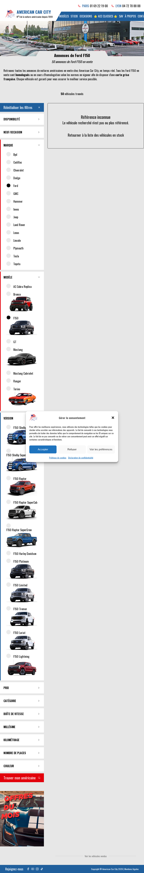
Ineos (16, 209)
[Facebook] (28, 869)
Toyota (16, 264)
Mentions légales (132, 869)
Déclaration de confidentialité (80, 457)
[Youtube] (32, 869)
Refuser (72, 449)
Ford (15, 186)
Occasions (86, 16)
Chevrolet (18, 170)
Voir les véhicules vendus (96, 856)
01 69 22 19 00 (99, 6)
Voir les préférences (101, 449)
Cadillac (17, 162)
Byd (15, 154)
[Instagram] (37, 869)
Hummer (18, 201)
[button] (113, 418)
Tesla (16, 256)
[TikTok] (41, 869)
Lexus (16, 233)
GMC (15, 194)
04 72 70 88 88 (131, 6)
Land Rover (19, 225)
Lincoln (17, 240)
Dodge (16, 178)
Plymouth (18, 248)
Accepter (43, 449)
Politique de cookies (57, 457)
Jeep (15, 217)
